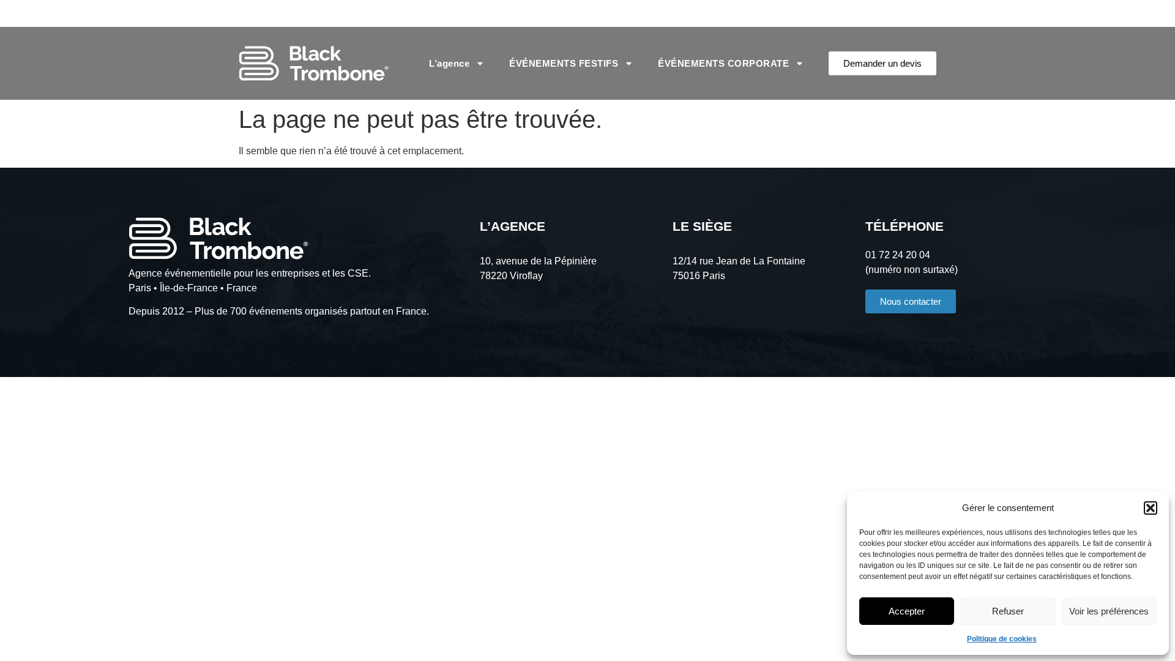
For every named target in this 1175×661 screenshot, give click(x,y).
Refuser (1008, 611)
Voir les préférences (1109, 611)
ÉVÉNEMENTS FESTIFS (563, 63)
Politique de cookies (1002, 639)
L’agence (449, 63)
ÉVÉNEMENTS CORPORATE (723, 63)
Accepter (907, 611)
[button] (1150, 508)
